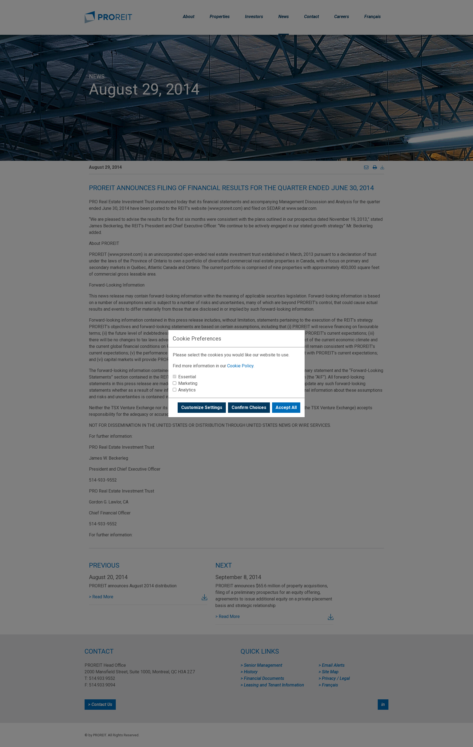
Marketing (187, 383)
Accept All (286, 407)
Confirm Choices (249, 407)
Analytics (187, 390)
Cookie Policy (240, 365)
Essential (187, 376)
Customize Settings (201, 407)
